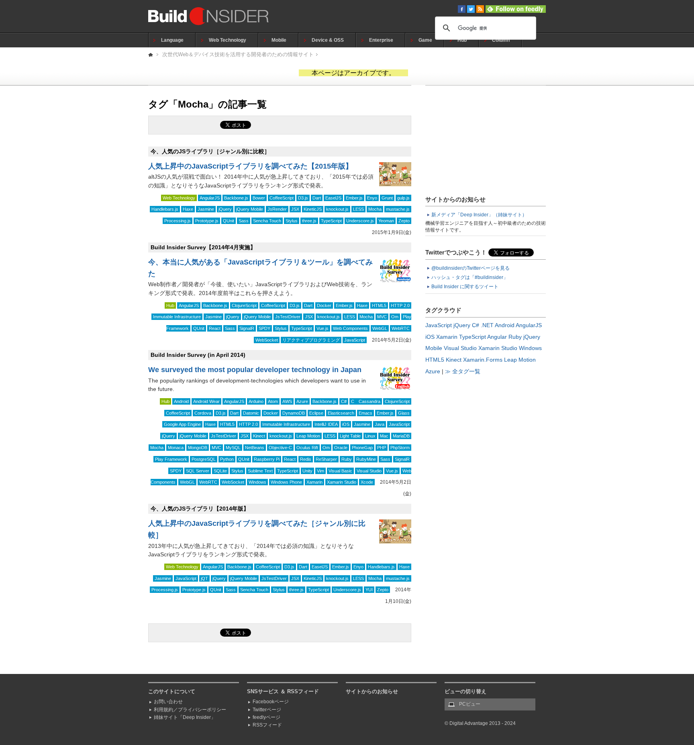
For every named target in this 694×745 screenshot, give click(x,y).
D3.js (303, 197)
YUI (369, 589)
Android (181, 401)
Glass (404, 413)
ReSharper (326, 459)
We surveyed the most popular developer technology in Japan (254, 370)
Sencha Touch (267, 220)
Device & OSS (328, 40)
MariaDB (401, 436)
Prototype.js (206, 220)
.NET (487, 325)
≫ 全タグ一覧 (462, 371)
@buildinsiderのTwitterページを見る (470, 268)
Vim (320, 470)
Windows (257, 482)
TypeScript (331, 220)
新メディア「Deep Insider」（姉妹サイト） (479, 215)
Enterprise (381, 40)
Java (379, 424)
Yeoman (386, 220)
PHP (381, 447)
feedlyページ (266, 717)
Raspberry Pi (267, 459)
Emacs (365, 413)
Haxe (188, 209)
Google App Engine (182, 424)
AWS (287, 401)
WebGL (379, 328)
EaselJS (333, 197)
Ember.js (354, 197)
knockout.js (337, 209)
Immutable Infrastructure (177, 316)
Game (425, 40)
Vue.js (322, 328)
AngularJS (210, 197)
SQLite (220, 470)
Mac (384, 436)
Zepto (404, 220)
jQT (204, 578)
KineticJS (313, 209)
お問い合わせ (168, 701)
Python (227, 459)
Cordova (202, 413)
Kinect (259, 436)
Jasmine (206, 209)
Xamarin (314, 482)
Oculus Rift (307, 447)
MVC (382, 316)
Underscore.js (360, 220)
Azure (302, 401)
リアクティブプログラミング (311, 340)
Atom (273, 401)
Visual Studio (369, 470)
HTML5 (379, 305)
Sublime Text (260, 470)
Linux (370, 436)
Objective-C (280, 447)
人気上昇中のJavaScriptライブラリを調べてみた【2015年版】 (250, 166)
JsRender (277, 209)
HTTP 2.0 (400, 305)
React (214, 328)
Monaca (176, 447)
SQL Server (197, 470)
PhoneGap (362, 447)
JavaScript (354, 340)
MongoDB (197, 447)
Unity (307, 470)
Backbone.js (236, 197)
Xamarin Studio (341, 482)
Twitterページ (267, 709)
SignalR (246, 328)
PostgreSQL (204, 459)
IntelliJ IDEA (326, 424)
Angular (497, 337)
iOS (345, 424)
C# (344, 401)
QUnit (228, 220)
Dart (316, 197)
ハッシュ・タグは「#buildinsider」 (469, 277)
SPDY (264, 328)
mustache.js (398, 209)
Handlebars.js (164, 209)
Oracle (340, 447)
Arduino (256, 401)
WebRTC (401, 328)
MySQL (233, 447)
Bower (259, 197)
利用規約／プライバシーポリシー (190, 709)
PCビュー (469, 704)
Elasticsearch (341, 413)
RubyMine (366, 459)
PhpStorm (400, 447)
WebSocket (266, 340)
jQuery (225, 209)
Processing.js (177, 220)
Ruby (346, 459)
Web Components (350, 328)
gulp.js (403, 197)
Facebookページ (271, 701)
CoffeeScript (281, 197)
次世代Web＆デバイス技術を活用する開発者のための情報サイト (238, 54)
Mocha (375, 209)
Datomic (251, 413)
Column (501, 40)
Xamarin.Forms (482, 359)
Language (172, 40)
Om (394, 316)
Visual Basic (340, 470)
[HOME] (151, 54)
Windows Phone (286, 482)
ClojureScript (244, 305)
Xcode (367, 482)
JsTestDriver (287, 316)
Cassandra (369, 401)
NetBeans (254, 447)
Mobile (278, 40)
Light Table (350, 436)
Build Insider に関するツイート (464, 286)
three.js (309, 220)
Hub (462, 40)
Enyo (372, 197)
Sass (244, 220)
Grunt (387, 197)
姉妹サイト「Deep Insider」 (185, 717)
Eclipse (316, 413)
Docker (324, 305)
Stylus (292, 220)
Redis (305, 459)
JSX (295, 209)
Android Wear (206, 401)
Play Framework (171, 459)
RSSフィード (267, 725)
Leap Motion (308, 436)
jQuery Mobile (249, 209)
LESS (358, 209)
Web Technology (227, 40)
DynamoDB (293, 413)
